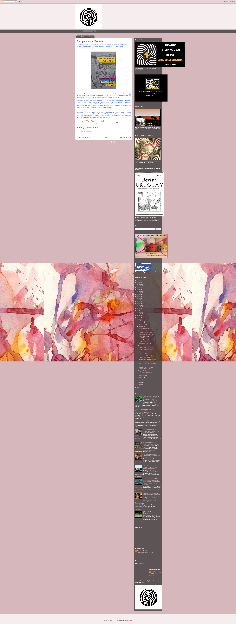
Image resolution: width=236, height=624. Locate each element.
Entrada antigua (125, 137)
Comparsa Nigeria (142, 551)
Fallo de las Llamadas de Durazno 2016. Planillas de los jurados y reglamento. (151, 431)
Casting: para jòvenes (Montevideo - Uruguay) (147, 421)
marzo (140, 382)
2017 (138, 301)
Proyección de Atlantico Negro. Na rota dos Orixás (146, 356)
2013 (138, 310)
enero (140, 384)
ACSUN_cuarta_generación (156, 572)
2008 (138, 387)
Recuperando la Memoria (144, 343)
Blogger (130, 620)
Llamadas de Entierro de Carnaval (145, 552)
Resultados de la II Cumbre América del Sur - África (145, 367)
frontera (88, 122)
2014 (138, 308)
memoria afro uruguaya (105, 122)
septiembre (142, 375)
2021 (138, 292)
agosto (141, 377)
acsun (84, 122)
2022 (138, 289)
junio (140, 380)
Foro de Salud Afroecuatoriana (146, 349)
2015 (138, 306)
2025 (138, 282)
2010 (138, 317)
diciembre (141, 322)
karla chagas (94, 122)
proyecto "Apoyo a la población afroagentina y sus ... (146, 340)
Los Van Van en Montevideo (145, 328)
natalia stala (115, 122)
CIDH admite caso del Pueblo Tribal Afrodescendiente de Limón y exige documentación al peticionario (144, 411)
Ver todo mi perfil (153, 575)
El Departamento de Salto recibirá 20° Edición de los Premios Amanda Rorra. (150, 467)
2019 (138, 296)
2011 (138, 315)
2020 (138, 294)
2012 (138, 313)
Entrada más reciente (84, 137)
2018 (138, 299)
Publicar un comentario (85, 131)
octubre (141, 326)
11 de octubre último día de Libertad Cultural (145, 352)
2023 (138, 287)
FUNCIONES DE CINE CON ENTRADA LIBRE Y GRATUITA (145, 336)
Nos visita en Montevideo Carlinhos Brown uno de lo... (146, 331)
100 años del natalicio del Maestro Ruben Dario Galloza (150, 443)
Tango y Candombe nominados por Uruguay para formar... (146, 371)
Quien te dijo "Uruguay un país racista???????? (151, 512)
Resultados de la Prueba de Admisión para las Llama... (146, 346)
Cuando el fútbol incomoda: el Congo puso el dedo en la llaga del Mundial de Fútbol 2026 (151, 398)
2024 (138, 285)
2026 (138, 280)
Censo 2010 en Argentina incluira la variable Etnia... (147, 360)
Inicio (105, 137)
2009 (138, 320)
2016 (138, 303)
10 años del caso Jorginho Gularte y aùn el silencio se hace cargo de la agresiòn (151, 456)
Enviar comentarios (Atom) (107, 142)
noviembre (142, 324)
